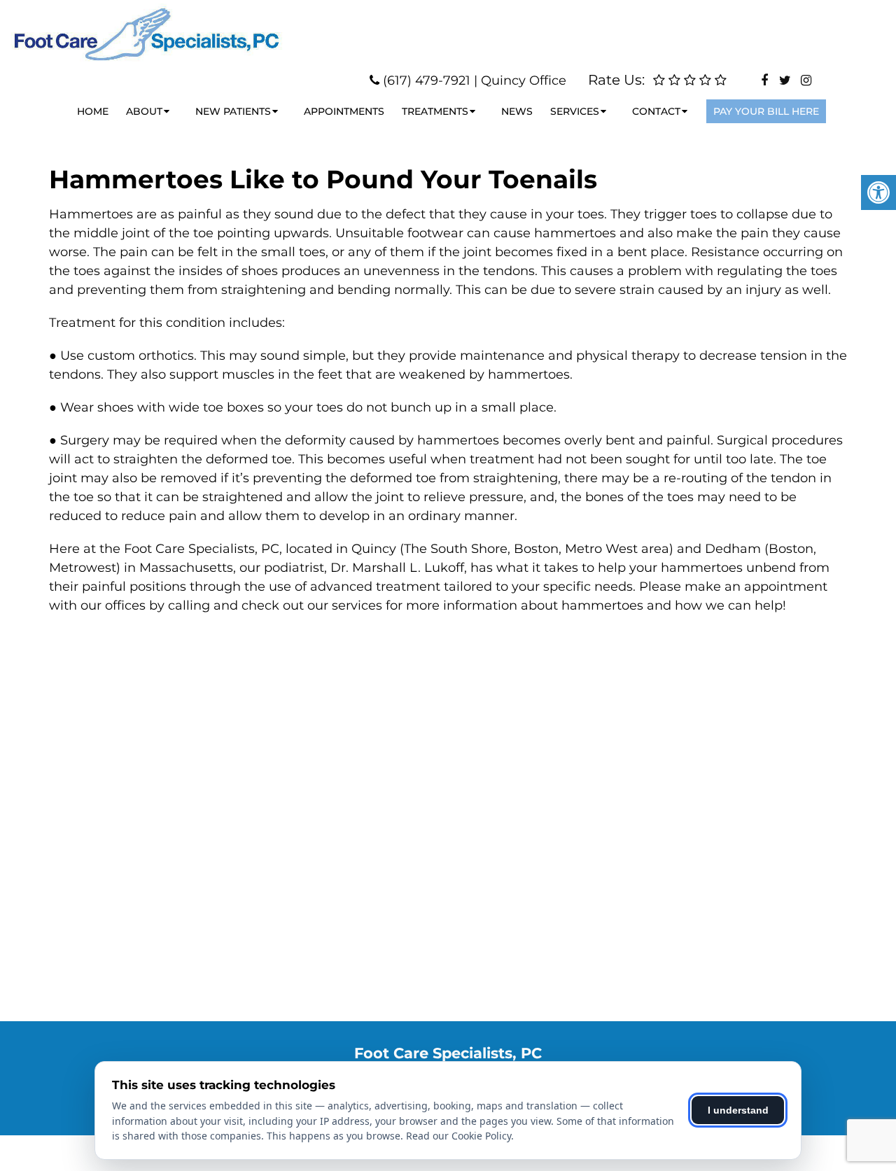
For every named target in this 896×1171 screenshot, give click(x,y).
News (517, 111)
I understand (738, 1110)
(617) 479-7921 (426, 80)
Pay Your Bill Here (766, 111)
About (144, 111)
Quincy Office (523, 80)
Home (92, 111)
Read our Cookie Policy (458, 1135)
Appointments (344, 111)
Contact (656, 111)
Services (574, 111)
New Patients (233, 111)
